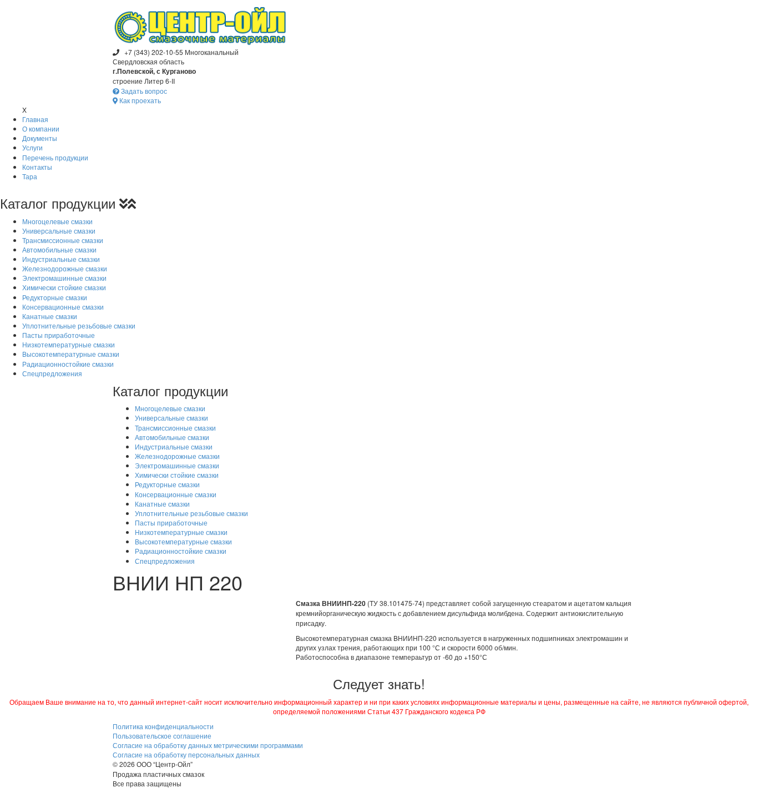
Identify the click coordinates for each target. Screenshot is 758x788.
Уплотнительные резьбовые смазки (78, 325)
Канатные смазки (49, 316)
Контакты (37, 166)
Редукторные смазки (54, 297)
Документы (39, 138)
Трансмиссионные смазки (62, 240)
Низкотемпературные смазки (68, 344)
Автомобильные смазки (59, 249)
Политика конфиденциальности (163, 726)
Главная (35, 119)
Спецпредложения (52, 373)
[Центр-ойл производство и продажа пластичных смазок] (200, 22)
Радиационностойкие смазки (68, 363)
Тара (29, 176)
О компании (40, 128)
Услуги (32, 147)
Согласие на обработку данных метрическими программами (208, 745)
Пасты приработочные (58, 335)
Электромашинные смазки (64, 277)
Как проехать (139, 100)
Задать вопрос (143, 90)
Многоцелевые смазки (57, 221)
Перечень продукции (55, 157)
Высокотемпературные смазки (70, 353)
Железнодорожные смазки (64, 268)
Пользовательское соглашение (162, 735)
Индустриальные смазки (61, 259)
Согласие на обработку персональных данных (186, 754)
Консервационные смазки (63, 306)
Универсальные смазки (58, 230)
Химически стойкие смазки (64, 287)
